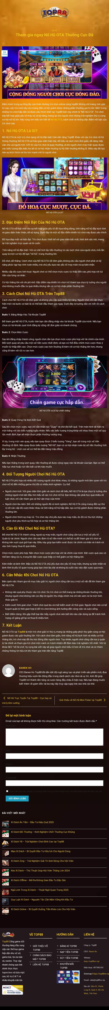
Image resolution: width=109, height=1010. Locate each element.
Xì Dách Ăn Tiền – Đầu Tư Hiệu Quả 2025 (32, 822)
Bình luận (11, 726)
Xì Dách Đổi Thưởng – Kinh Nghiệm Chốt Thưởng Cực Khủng (43, 831)
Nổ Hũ (54, 31)
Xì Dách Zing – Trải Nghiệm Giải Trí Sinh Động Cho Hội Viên (42, 860)
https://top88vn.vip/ (92, 961)
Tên (8, 750)
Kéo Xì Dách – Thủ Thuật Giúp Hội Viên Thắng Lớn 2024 (40, 870)
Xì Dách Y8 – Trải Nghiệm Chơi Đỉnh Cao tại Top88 (37, 841)
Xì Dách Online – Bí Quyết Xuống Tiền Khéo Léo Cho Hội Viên (43, 909)
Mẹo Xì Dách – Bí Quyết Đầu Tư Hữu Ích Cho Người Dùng (40, 851)
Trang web (11, 777)
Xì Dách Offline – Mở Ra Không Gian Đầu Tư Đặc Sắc (38, 880)
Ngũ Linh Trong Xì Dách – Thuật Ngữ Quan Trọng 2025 (39, 889)
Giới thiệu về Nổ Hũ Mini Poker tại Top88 (80, 700)
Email (9, 764)
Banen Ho (93, 951)
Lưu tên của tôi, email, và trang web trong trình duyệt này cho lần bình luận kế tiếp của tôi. (56, 791)
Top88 (21, 631)
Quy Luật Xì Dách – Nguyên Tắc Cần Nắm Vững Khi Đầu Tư (42, 899)
